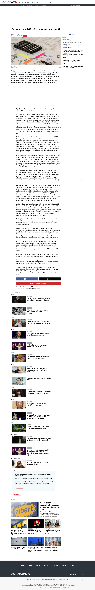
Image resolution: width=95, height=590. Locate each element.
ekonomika (25, 286)
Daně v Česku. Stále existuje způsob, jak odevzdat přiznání (73, 46)
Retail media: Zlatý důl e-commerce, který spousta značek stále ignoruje (52, 549)
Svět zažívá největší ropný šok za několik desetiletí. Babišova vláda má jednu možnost (73, 56)
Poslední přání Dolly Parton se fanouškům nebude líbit (37, 346)
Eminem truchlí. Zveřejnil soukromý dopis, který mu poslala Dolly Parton (38, 299)
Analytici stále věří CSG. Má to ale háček (18, 548)
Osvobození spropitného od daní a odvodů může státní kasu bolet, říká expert (71, 62)
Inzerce (49, 579)
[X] (58, 67)
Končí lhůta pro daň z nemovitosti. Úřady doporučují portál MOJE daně (73, 67)
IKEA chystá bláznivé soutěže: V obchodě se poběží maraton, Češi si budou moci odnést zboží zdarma (18, 532)
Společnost (43, 5)
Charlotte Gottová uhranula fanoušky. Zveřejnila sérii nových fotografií (39, 439)
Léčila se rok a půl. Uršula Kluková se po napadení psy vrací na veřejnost (39, 392)
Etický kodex (29, 579)
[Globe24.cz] (10, 2)
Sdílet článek (73, 35)
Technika (38, 2)
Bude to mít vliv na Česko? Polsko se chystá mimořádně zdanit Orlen (73, 42)
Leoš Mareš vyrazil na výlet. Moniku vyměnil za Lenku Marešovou (38, 334)
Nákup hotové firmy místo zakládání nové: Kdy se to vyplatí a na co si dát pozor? (52, 531)
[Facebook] (56, 67)
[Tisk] (60, 67)
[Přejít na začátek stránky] (82, 580)
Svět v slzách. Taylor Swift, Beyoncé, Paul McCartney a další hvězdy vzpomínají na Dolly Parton (38, 416)
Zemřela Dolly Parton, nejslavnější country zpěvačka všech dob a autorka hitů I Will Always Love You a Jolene (38, 452)
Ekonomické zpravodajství (33, 5)
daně (21, 286)
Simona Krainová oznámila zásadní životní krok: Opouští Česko (38, 357)
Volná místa (65, 579)
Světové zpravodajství (20, 5)
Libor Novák (20, 488)
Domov (24, 2)
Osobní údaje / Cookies (56, 579)
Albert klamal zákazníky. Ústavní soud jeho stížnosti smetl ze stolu (50, 506)
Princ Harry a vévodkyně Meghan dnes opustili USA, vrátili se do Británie (37, 311)
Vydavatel (44, 579)
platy (29, 286)
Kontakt (39, 579)
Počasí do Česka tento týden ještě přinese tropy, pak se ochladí (38, 427)
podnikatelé (37, 286)
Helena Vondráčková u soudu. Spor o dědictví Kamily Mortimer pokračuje (38, 322)
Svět (28, 2)
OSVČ (32, 286)
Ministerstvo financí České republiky (24, 288)
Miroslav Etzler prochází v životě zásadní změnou (37, 463)
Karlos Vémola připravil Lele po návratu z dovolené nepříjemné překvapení (37, 370)
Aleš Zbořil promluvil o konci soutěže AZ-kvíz (39, 379)
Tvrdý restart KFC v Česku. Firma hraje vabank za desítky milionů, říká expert (35, 531)
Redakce (35, 579)
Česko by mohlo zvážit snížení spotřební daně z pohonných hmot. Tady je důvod (73, 51)
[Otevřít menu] (92, 2)
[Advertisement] (38, 95)
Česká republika (36, 288)
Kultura (44, 2)
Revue (49, 2)
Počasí (54, 2)
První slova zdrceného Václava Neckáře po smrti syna (36, 404)
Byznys (33, 2)
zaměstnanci (43, 286)
